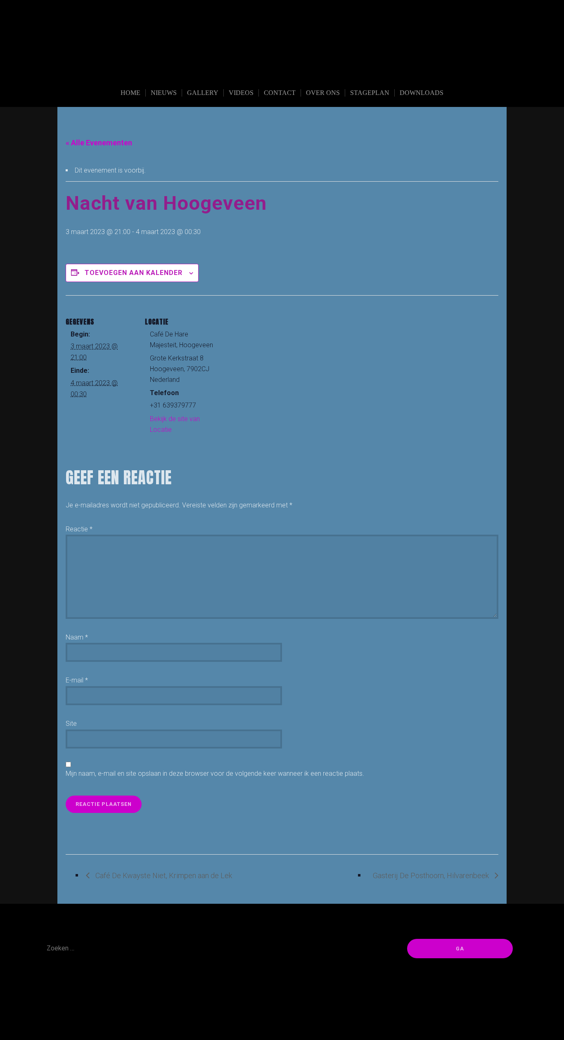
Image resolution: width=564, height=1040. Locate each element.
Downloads (421, 92)
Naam (77, 637)
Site (71, 723)
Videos (241, 92)
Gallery (202, 92)
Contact (280, 92)
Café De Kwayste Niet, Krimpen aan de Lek (163, 875)
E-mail (77, 680)
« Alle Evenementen (99, 142)
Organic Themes (300, 1021)
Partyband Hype (282, 71)
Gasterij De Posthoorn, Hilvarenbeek (432, 875)
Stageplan (369, 92)
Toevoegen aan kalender (133, 273)
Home (130, 92)
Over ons (323, 92)
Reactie (79, 529)
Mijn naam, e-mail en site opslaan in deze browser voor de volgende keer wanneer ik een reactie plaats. (215, 773)
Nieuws (164, 92)
